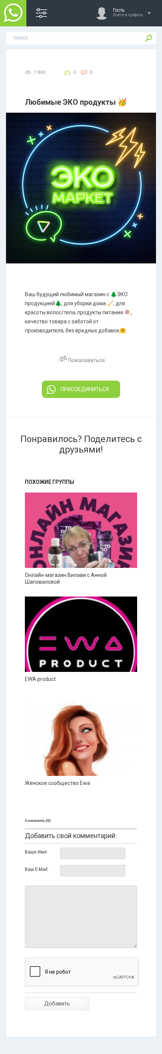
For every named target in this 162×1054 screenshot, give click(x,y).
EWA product (40, 679)
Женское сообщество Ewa (57, 783)
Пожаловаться (86, 360)
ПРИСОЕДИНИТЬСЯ (85, 389)
